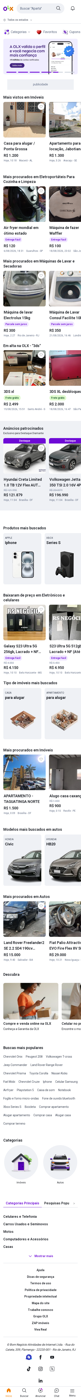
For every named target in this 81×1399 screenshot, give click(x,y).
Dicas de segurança (40, 1276)
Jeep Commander (15, 1065)
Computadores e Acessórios (25, 1239)
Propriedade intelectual (40, 1296)
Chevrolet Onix (12, 1056)
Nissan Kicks (60, 1073)
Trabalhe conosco (40, 1310)
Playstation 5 (25, 1090)
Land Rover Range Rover (47, 1065)
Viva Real (40, 1329)
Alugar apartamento (16, 1115)
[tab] (22, 1203)
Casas (8, 1247)
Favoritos (50, 32)
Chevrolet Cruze (29, 1081)
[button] (40, 8)
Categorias (19, 32)
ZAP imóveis (40, 1323)
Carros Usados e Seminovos (25, 1224)
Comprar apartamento (54, 1106)
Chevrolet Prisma (14, 1073)
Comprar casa (42, 1115)
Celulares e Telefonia (20, 1217)
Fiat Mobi (9, 1081)
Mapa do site (40, 1303)
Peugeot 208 (34, 1056)
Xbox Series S (12, 1106)
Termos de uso (40, 1283)
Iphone (47, 1081)
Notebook (64, 1090)
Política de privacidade (40, 1290)
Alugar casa (63, 1115)
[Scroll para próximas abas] (74, 1203)
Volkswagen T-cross (59, 1056)
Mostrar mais (43, 1256)
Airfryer (8, 1090)
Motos (8, 1232)
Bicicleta (30, 1106)
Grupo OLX (40, 1316)
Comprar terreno (14, 1123)
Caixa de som (46, 1090)
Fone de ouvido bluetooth (58, 1098)
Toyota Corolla (38, 1073)
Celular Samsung (66, 1081)
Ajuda (40, 1270)
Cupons (74, 32)
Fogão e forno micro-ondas (21, 1098)
